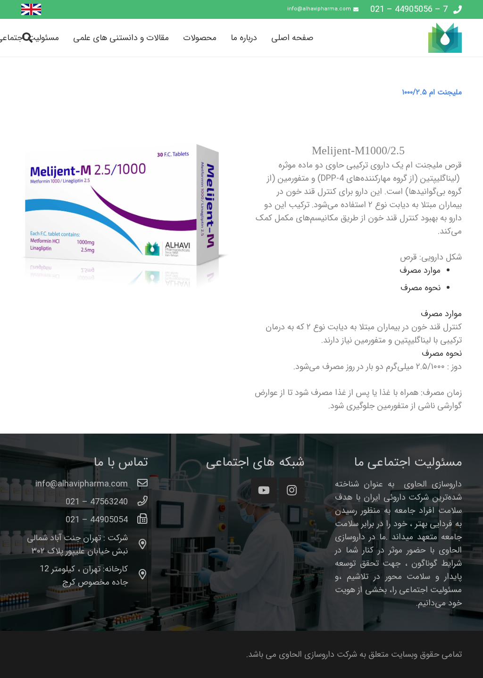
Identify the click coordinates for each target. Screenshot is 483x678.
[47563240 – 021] (138, 502)
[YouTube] (264, 490)
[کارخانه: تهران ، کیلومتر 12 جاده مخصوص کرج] (138, 575)
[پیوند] (31, 10)
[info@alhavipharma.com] (138, 484)
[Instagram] (292, 490)
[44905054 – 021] (138, 520)
